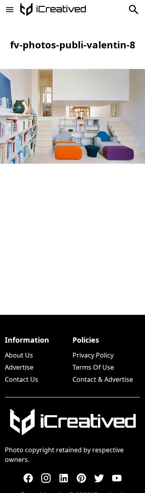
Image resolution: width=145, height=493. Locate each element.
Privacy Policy (93, 355)
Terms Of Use (93, 367)
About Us (19, 355)
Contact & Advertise (102, 379)
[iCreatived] (72, 422)
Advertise (19, 367)
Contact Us (21, 379)
